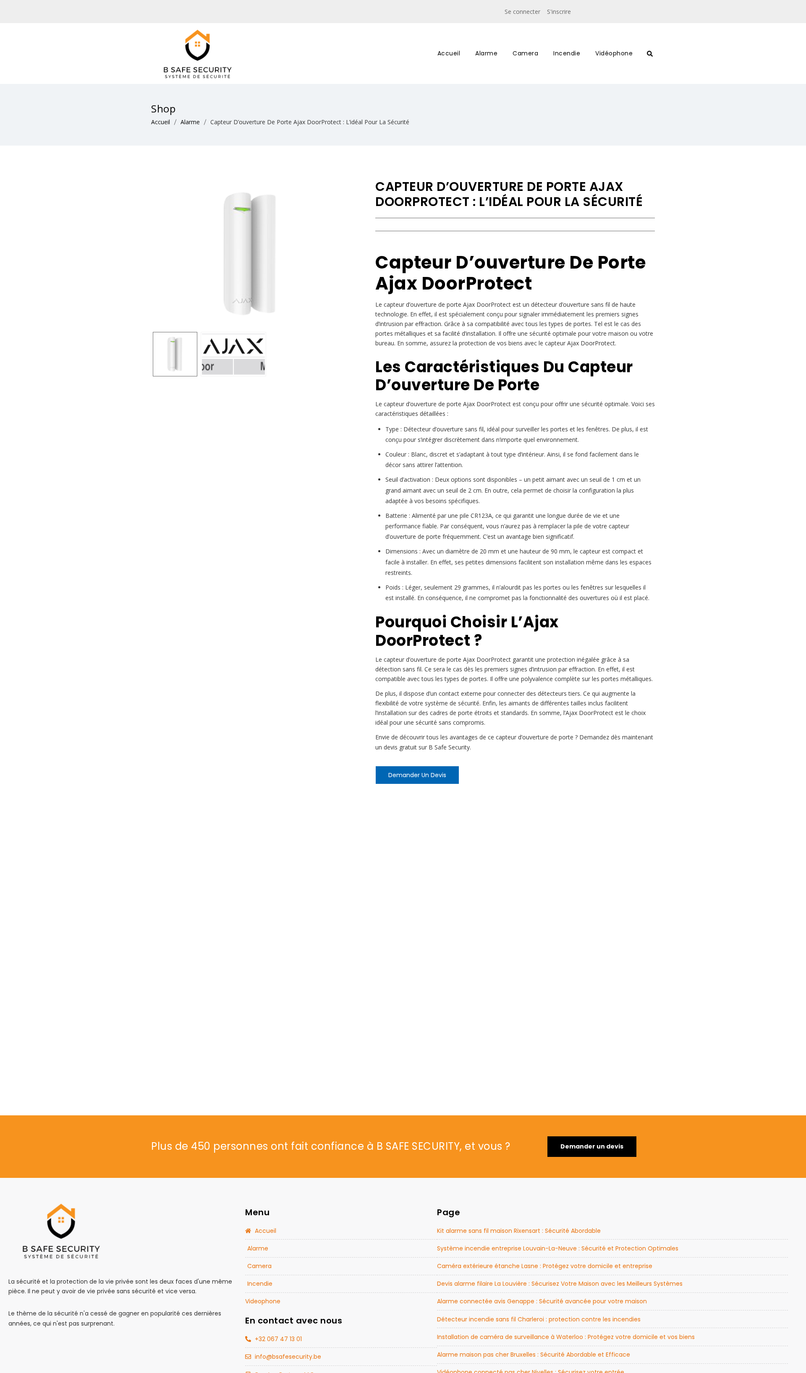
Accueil (160, 122)
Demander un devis (417, 775)
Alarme (190, 122)
